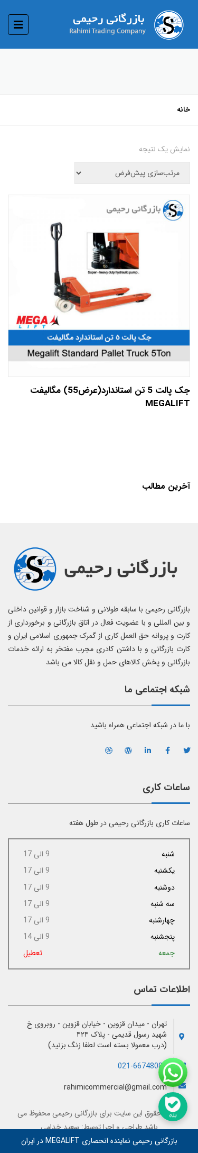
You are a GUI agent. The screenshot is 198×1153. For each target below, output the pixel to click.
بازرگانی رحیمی (74, 1113)
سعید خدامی (60, 1127)
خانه (183, 109)
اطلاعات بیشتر (99, 283)
